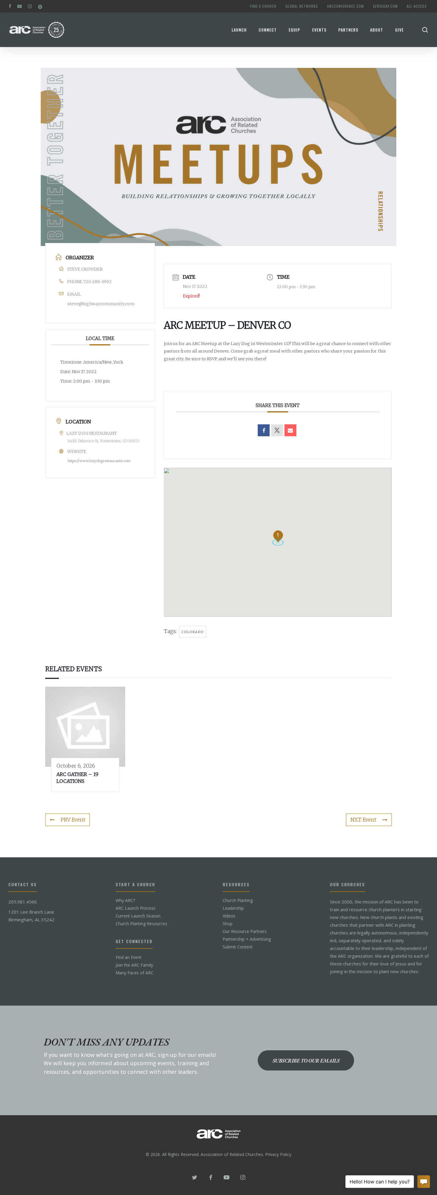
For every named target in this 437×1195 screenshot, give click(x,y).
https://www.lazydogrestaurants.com (99, 461)
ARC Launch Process (135, 908)
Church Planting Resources (141, 923)
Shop (227, 923)
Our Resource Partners (245, 931)
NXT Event (363, 820)
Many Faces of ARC (134, 973)
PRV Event (73, 820)
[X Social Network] (277, 430)
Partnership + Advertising (247, 939)
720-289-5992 (97, 281)
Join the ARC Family (134, 965)
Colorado (192, 632)
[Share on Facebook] (264, 430)
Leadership (233, 908)
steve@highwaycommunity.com (101, 303)
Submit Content (238, 947)
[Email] (290, 430)
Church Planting (238, 900)
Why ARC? (125, 900)
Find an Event (129, 957)
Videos (229, 916)
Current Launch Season (138, 916)
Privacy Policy (278, 1154)
